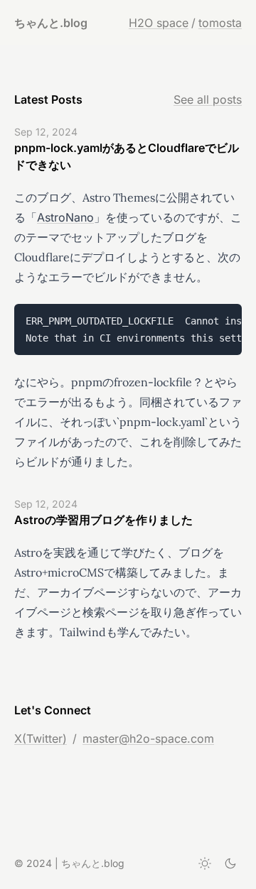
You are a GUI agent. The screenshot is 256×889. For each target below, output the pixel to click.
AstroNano (65, 217)
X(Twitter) (40, 738)
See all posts (208, 99)
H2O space (158, 23)
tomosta (220, 23)
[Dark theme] (230, 863)
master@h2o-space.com (148, 738)
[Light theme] (204, 863)
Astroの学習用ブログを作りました (103, 520)
